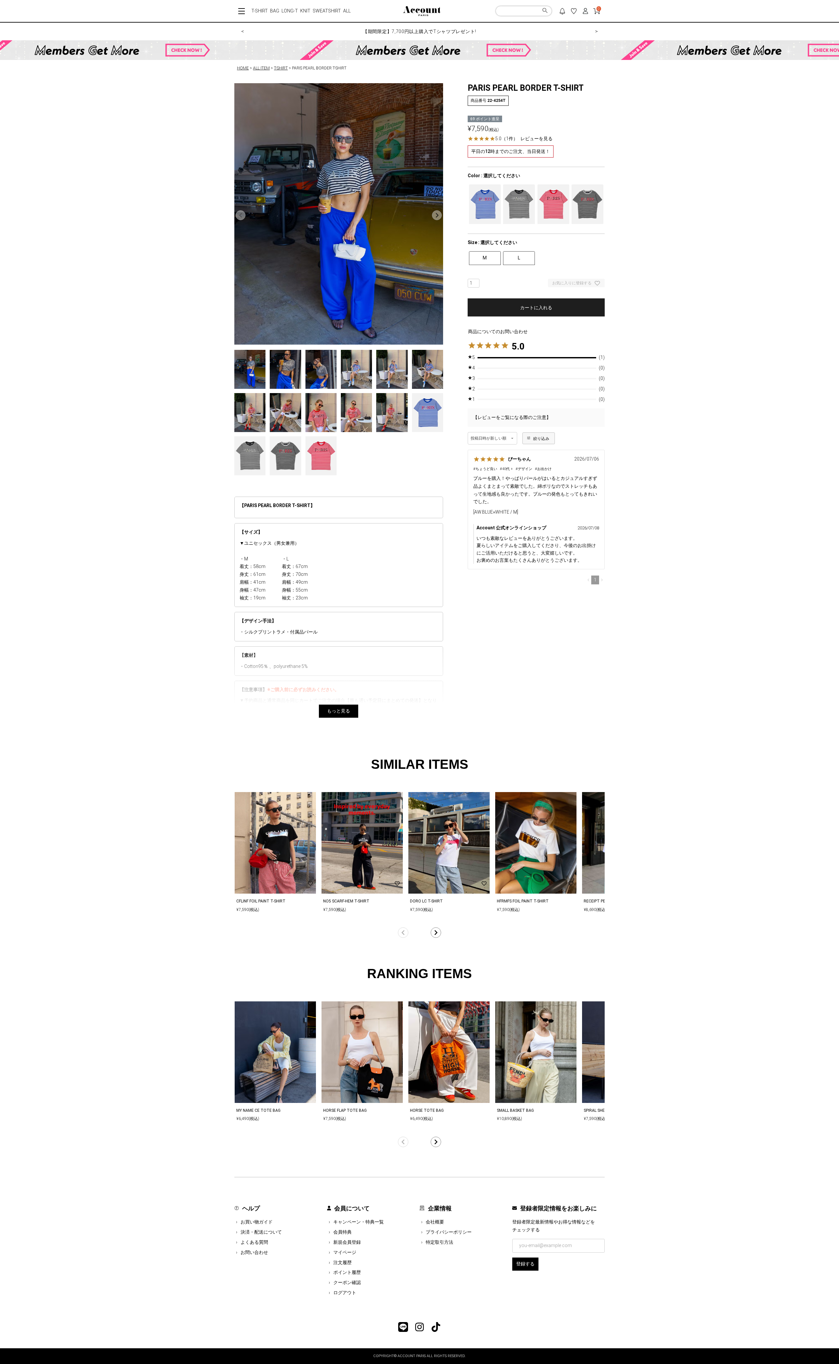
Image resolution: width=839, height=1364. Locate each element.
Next (437, 215)
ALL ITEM (261, 68)
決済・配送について (261, 1232)
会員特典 (342, 1232)
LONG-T (290, 10)
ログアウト (344, 1292)
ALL (347, 10)
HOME (243, 68)
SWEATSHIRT (327, 10)
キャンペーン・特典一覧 (358, 1221)
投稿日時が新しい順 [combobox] (488, 438)
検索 (545, 11)
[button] (419, 932)
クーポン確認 (347, 1282)
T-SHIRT (259, 10)
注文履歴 (342, 1262)
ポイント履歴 (347, 1272)
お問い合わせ (254, 1252)
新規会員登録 (347, 1242)
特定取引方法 (439, 1242)
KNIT (305, 10)
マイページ (344, 1252)
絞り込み (541, 438)
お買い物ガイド (257, 1221)
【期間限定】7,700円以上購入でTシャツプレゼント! (419, 31)
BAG (274, 10)
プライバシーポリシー (449, 1232)
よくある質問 (254, 1242)
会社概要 (435, 1221)
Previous (240, 215)
